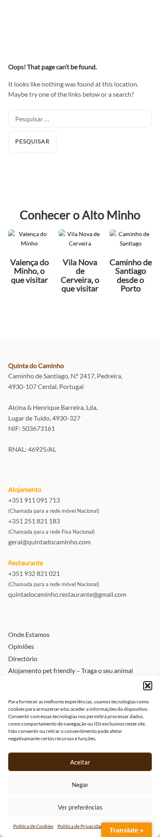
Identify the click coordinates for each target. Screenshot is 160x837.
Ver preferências (80, 807)
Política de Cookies (33, 826)
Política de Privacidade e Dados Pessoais (100, 826)
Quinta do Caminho (36, 365)
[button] (148, 686)
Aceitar (80, 762)
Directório (22, 658)
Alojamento (24, 489)
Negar (80, 784)
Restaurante (25, 562)
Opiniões (21, 646)
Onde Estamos (29, 634)
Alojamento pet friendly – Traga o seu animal (70, 670)
